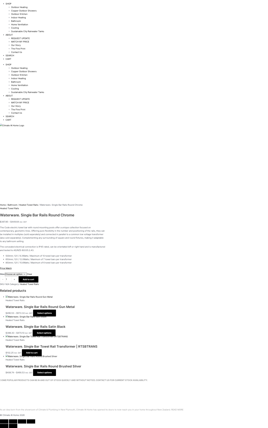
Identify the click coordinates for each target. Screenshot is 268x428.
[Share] (22, 421)
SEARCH (10, 55)
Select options (44, 313)
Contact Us (16, 52)
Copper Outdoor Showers (24, 10)
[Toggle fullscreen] (13, 421)
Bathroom (16, 21)
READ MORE (177, 409)
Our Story (16, 45)
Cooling (15, 28)
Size (2, 274)
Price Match (6, 268)
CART (8, 59)
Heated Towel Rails (28, 205)
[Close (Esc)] (31, 421)
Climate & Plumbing (48, 409)
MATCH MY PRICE (20, 41)
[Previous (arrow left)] (4, 426)
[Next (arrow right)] (13, 426)
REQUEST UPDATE (20, 38)
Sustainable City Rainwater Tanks (27, 31)
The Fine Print (18, 48)
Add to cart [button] (32, 352)
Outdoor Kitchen (19, 14)
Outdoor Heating (19, 7)
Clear (29, 274)
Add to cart (28, 279)
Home (3, 205)
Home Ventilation (19, 24)
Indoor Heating (18, 17)
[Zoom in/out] (4, 421)
